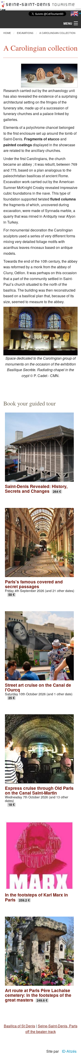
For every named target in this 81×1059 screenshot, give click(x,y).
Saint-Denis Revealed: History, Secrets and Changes (36, 488)
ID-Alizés (69, 1051)
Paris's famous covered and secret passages (34, 584)
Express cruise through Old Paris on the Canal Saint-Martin (39, 790)
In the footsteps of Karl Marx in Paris (36, 897)
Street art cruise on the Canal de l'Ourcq (38, 687)
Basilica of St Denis (19, 1025)
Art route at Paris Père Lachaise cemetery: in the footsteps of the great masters (38, 995)
